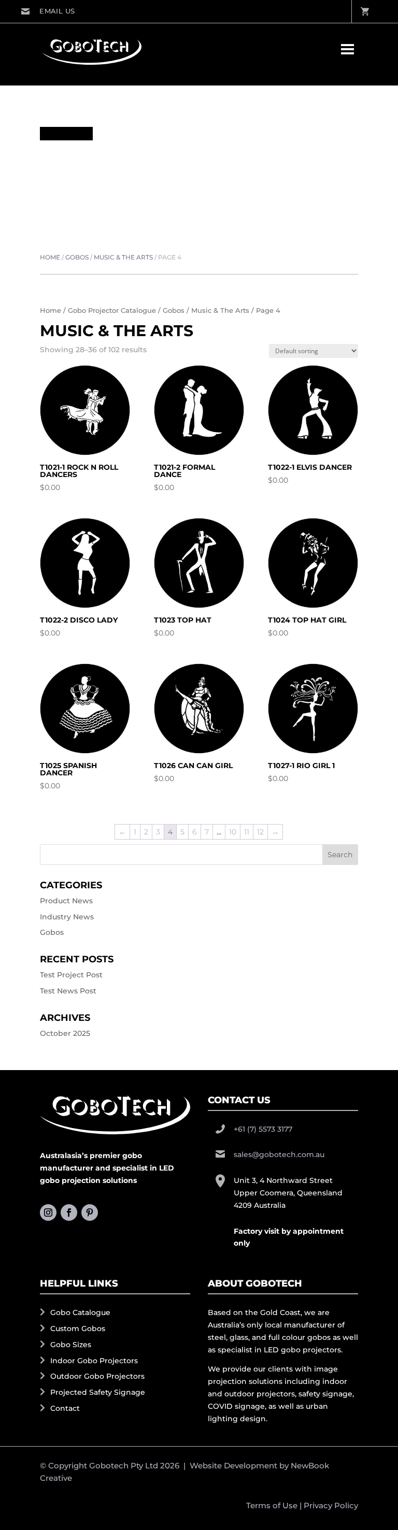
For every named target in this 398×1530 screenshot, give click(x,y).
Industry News (67, 916)
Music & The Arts (123, 257)
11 (246, 831)
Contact (65, 1408)
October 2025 (65, 1033)
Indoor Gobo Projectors (94, 1360)
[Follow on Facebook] (69, 1212)
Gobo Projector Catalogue (112, 310)
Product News (66, 900)
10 (232, 831)
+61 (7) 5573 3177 (263, 1129)
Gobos (77, 257)
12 (260, 831)
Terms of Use (271, 1505)
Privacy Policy (331, 1505)
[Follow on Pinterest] (89, 1212)
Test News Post (68, 990)
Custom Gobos (77, 1328)
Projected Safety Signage (97, 1392)
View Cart (364, 11)
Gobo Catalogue (80, 1312)
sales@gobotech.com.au (48, 11)
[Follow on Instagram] (48, 1212)
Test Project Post (71, 974)
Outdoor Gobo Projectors (97, 1376)
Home (50, 257)
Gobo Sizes (70, 1344)
